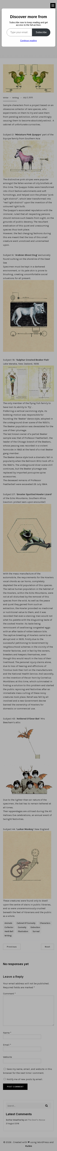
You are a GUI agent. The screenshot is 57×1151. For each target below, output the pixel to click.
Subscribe (41, 32)
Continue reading (28, 40)
